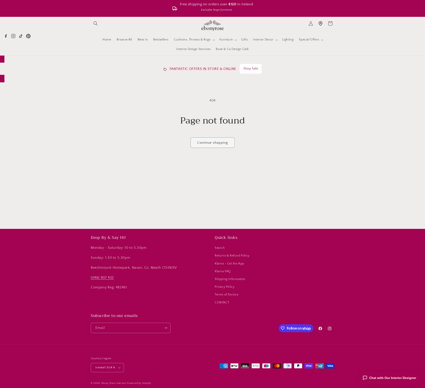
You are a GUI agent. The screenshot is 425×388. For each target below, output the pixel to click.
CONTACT (222, 302)
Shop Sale (250, 68)
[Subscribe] (247, 209)
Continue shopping (212, 143)
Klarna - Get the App (229, 263)
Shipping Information (230, 279)
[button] (95, 23)
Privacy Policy (224, 287)
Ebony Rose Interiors (113, 383)
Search (220, 248)
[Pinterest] (28, 36)
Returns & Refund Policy (232, 255)
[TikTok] (21, 36)
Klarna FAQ (223, 271)
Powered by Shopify (139, 383)
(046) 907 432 (102, 278)
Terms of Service (227, 294)
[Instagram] (13, 36)
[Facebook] (6, 36)
